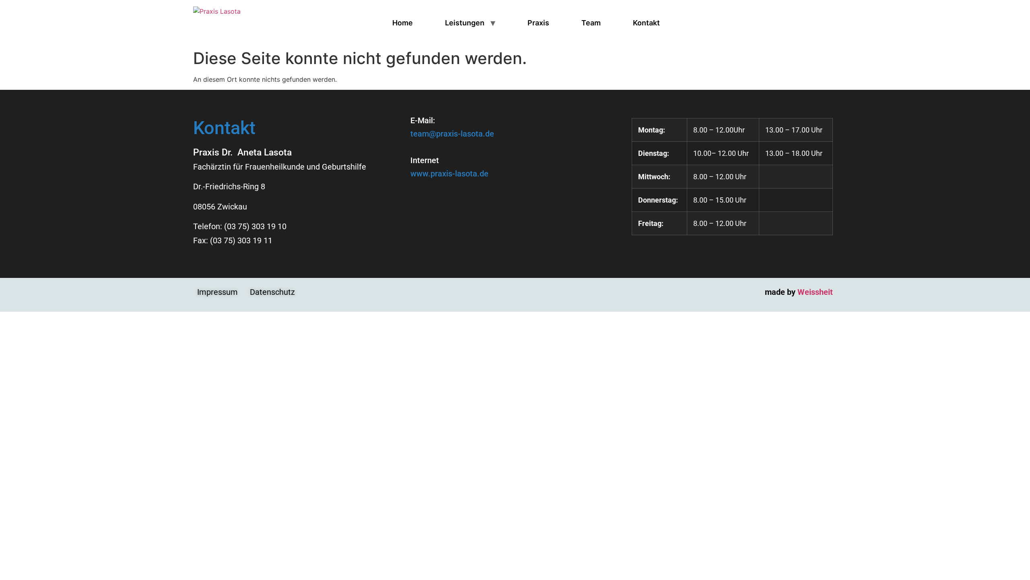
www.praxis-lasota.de (449, 173)
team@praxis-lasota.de (452, 134)
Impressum (217, 292)
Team (591, 23)
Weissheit (815, 292)
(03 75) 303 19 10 (255, 226)
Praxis (538, 23)
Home (402, 23)
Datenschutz (272, 292)
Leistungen (464, 23)
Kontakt (646, 23)
